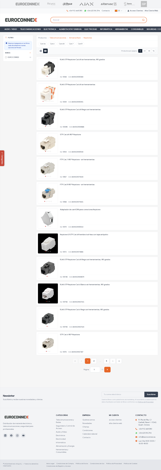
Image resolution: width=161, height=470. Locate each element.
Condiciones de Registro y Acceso (58, 466)
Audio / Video (11, 29)
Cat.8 (80, 44)
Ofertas (86, 427)
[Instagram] (17, 435)
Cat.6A (62, 44)
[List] (45, 51)
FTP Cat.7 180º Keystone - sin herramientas (77, 159)
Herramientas (121, 29)
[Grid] (40, 51)
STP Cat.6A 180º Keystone (70, 134)
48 (149, 51)
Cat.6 (52, 44)
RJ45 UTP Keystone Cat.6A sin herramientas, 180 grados (82, 59)
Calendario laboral (90, 434)
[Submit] (144, 20)
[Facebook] (11, 435)
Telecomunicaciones (30, 29)
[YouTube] (23, 435)
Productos (42, 38)
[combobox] (98, 20)
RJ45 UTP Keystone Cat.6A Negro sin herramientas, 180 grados (85, 259)
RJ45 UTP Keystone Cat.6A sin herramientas (77, 84)
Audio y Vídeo (61, 432)
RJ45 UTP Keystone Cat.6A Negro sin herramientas (80, 109)
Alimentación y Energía (70, 29)
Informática (106, 29)
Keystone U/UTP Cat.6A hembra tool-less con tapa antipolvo (84, 234)
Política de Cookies (130, 463)
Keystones (88, 38)
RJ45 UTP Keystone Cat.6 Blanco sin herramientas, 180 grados (85, 284)
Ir (107, 369)
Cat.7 (71, 44)
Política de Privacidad (114, 463)
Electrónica (50, 29)
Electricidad (91, 29)
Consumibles (137, 29)
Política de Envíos (82, 463)
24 (145, 51)
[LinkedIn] (5, 435)
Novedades (87, 423)
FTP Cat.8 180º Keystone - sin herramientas (77, 184)
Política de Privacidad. (146, 402)
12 (140, 51)
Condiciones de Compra (65, 463)
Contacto (106, 11)
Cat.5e (43, 44)
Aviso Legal (50, 463)
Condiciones (88, 430)
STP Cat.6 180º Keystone (70, 334)
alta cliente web (151, 11)
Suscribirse (151, 394)
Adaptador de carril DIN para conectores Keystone (80, 209)
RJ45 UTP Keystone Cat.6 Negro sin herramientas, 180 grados (84, 309)
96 (153, 51)
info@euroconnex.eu (147, 437)
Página (86, 369)
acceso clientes (115, 420)
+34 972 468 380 (75, 11)
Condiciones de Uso (97, 463)
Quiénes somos (89, 420)
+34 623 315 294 (93, 11)
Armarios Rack (75, 38)
